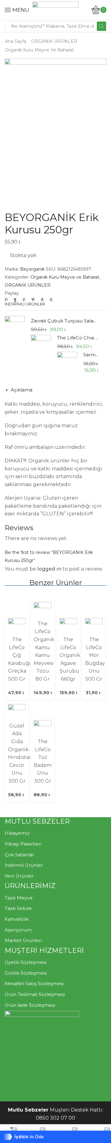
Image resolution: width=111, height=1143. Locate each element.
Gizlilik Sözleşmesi (26, 973)
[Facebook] (15, 299)
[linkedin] (33, 299)
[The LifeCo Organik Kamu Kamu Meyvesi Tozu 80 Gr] (42, 610)
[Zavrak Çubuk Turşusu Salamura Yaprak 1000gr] (15, 327)
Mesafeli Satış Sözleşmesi (34, 983)
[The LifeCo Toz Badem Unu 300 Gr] (42, 728)
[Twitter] (8, 299)
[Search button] (101, 26)
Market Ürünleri (23, 940)
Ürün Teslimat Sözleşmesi (35, 994)
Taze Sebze (18, 908)
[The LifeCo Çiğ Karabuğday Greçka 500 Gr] (17, 626)
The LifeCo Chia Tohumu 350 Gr (78, 338)
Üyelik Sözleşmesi (26, 962)
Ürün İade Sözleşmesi (30, 1005)
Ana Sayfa (15, 41)
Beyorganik (33, 269)
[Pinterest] (23, 299)
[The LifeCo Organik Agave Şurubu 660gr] (68, 626)
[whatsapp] (42, 299)
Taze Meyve (19, 898)
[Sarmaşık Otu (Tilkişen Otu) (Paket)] (67, 361)
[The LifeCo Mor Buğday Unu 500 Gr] (94, 626)
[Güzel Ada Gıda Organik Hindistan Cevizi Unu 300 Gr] (17, 712)
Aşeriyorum (18, 930)
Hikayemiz (17, 833)
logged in (49, 569)
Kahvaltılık (17, 919)
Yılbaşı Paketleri (23, 844)
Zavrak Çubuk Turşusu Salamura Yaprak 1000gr (65, 321)
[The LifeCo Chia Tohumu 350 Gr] (41, 344)
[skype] (49, 299)
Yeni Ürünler (19, 876)
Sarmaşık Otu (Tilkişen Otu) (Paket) (91, 355)
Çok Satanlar (19, 855)
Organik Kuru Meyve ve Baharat (39, 50)
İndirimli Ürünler (24, 865)
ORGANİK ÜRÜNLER (54, 41)
